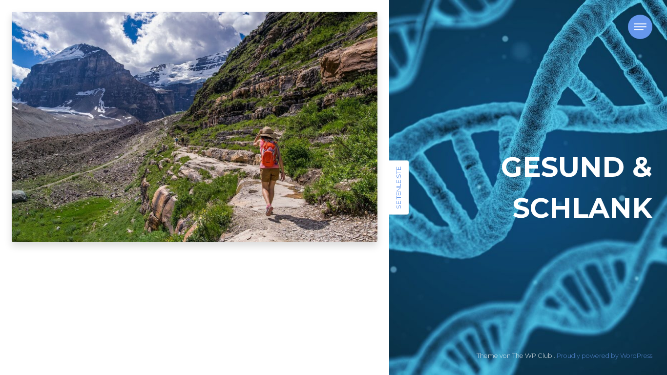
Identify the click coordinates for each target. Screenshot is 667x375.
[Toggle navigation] (640, 27)
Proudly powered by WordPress (604, 355)
